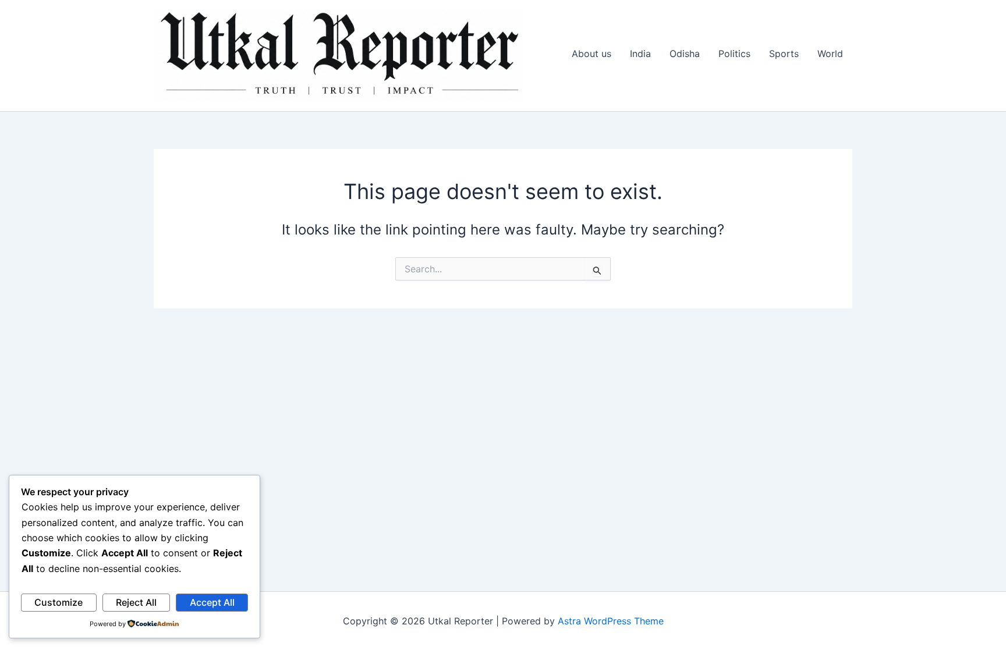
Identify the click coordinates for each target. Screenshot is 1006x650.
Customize (58, 602)
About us (591, 53)
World (830, 53)
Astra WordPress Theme (611, 621)
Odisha (685, 53)
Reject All (136, 602)
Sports (784, 53)
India (640, 53)
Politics (734, 53)
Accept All (212, 602)
